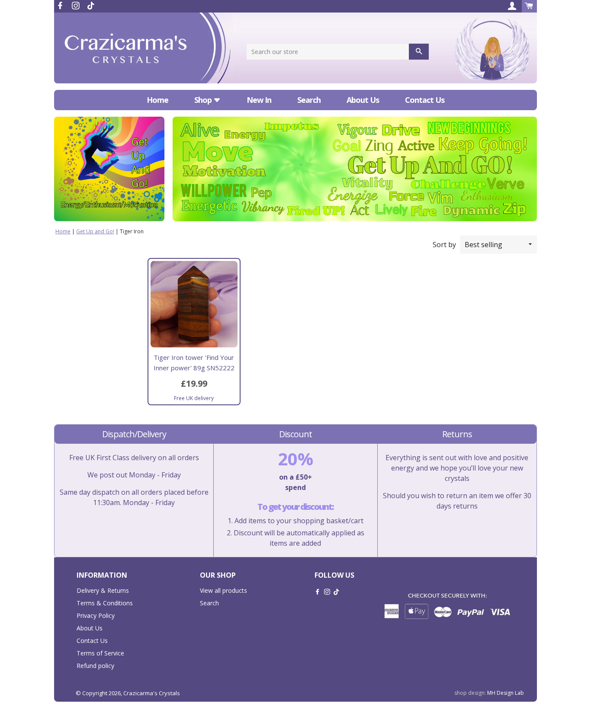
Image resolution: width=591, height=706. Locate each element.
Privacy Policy (96, 615)
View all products (223, 590)
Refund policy (95, 665)
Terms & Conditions (105, 603)
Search (309, 100)
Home (157, 100)
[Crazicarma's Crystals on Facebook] (61, 5)
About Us (363, 100)
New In (259, 100)
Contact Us (424, 100)
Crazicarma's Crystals (151, 693)
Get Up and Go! (95, 231)
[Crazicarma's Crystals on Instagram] (76, 5)
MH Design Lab (505, 692)
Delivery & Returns (103, 590)
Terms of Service (100, 653)
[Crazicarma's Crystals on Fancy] (90, 5)
